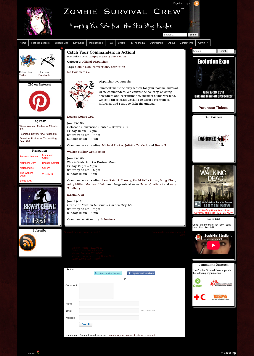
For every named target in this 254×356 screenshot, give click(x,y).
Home (23, 42)
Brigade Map (61, 42)
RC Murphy (91, 56)
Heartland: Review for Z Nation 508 (38, 133)
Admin (200, 42)
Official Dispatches (94, 61)
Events (122, 42)
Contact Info (186, 42)
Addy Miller (75, 184)
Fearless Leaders (40, 42)
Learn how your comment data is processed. (132, 335)
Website (70, 317)
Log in (187, 3)
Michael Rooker (112, 145)
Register (177, 3)
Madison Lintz (95, 184)
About (171, 42)
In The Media (138, 42)
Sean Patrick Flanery (116, 180)
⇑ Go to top (228, 353)
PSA (110, 42)
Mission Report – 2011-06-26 (87, 253)
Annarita (31, 353)
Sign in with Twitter (108, 273)
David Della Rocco (145, 180)
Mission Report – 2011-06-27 (87, 247)
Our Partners (156, 42)
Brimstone (108, 219)
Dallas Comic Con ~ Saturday (88, 250)
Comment (71, 285)
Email (68, 310)
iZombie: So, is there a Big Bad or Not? (93, 256)
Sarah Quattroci (151, 184)
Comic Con (83, 67)
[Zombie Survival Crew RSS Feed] (197, 3)
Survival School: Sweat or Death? (82, 232)
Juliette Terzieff (136, 145)
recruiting (118, 67)
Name (69, 303)
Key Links (78, 42)
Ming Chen (167, 180)
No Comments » (78, 72)
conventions (100, 67)
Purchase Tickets (213, 108)
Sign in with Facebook (141, 273)
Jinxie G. (161, 145)
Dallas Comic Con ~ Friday (86, 259)
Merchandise (96, 42)
